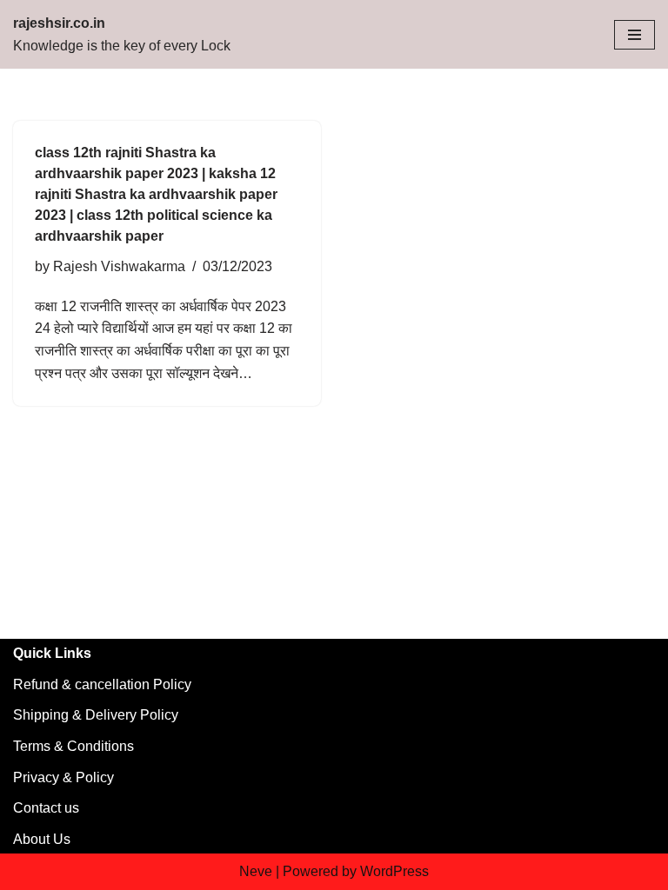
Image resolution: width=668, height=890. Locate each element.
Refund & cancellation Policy (102, 684)
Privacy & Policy (63, 777)
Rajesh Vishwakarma (119, 266)
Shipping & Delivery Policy (95, 714)
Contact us (46, 807)
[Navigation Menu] (634, 35)
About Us (41, 839)
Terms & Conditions (73, 746)
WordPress (394, 871)
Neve (255, 871)
